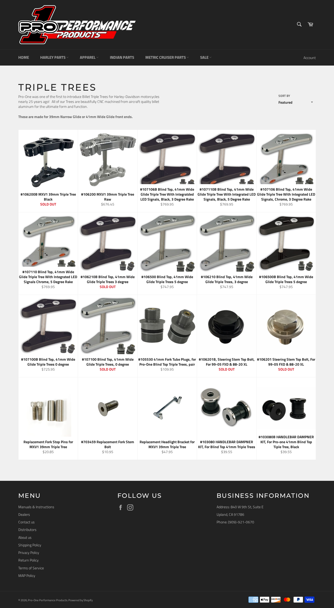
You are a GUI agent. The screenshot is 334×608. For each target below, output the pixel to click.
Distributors (27, 529)
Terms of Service (31, 568)
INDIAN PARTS (122, 57)
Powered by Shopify (80, 600)
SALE (204, 57)
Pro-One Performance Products (47, 600)
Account (309, 57)
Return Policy (28, 560)
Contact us (26, 522)
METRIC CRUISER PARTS (166, 57)
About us (25, 537)
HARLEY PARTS (53, 57)
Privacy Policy (28, 552)
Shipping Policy (29, 545)
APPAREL (88, 57)
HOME (23, 57)
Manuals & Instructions (36, 507)
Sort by (284, 96)
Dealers (24, 514)
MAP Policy (26, 575)
